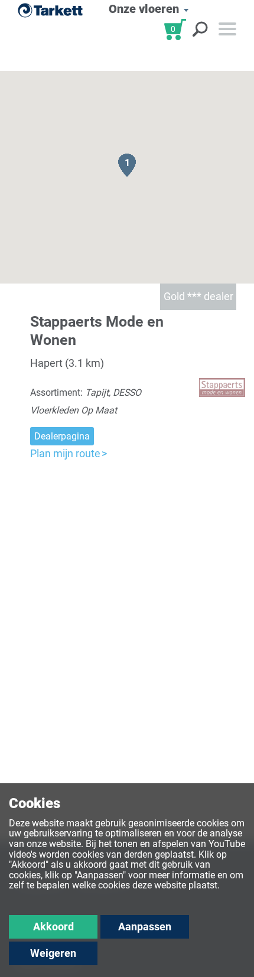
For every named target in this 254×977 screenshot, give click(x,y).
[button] (127, 165)
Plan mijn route (65, 453)
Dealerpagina (62, 436)
